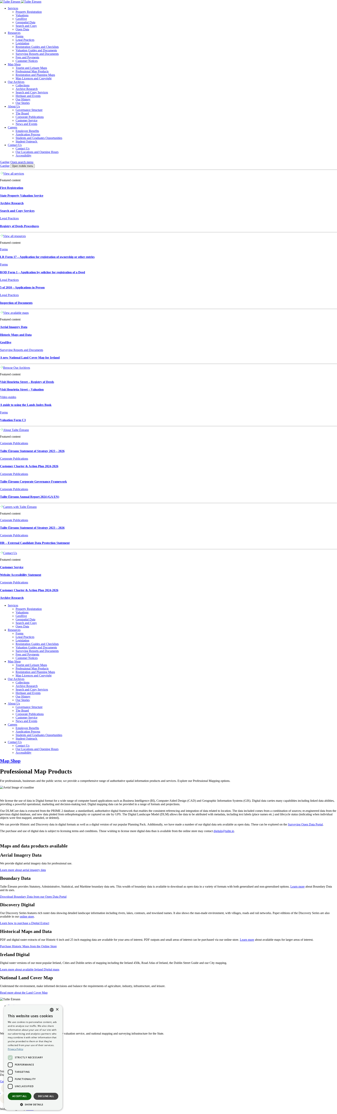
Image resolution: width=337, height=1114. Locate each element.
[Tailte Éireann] (20, 1)
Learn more (297, 886)
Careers (12, 127)
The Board (22, 113)
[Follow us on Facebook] (0, 1092)
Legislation (22, 43)
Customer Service (26, 120)
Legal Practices (25, 39)
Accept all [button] (19, 1096)
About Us (14, 106)
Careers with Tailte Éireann (20, 507)
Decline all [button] (46, 1096)
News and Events (26, 124)
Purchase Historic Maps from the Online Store (28, 946)
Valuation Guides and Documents (36, 50)
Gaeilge (5, 162)
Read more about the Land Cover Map (24, 992)
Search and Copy (26, 25)
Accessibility (23, 155)
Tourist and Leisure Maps (31, 68)
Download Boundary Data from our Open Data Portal (33, 896)
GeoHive (21, 18)
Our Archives (16, 82)
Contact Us (15, 145)
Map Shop (14, 64)
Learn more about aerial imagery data (23, 870)
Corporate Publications (30, 117)
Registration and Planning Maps (35, 75)
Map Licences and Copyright (33, 78)
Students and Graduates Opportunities (39, 138)
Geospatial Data (25, 22)
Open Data (22, 29)
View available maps (16, 312)
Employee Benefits (27, 131)
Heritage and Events (28, 96)
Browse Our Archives (16, 367)
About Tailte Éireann (16, 430)
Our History (23, 99)
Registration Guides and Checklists (37, 46)
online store (27, 916)
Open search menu (21, 162)
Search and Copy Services (32, 92)
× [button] (57, 1009)
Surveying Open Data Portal (305, 824)
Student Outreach (27, 141)
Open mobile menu (22, 166)
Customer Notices (27, 60)
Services (13, 8)
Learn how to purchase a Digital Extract (24, 923)
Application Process (28, 134)
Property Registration (29, 11)
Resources (14, 32)
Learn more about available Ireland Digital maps (29, 969)
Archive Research (27, 89)
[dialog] (33, 1057)
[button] (33, 1104)
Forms (19, 36)
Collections (22, 85)
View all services (13, 173)
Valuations (22, 15)
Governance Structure (29, 110)
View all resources (14, 236)
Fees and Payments (27, 57)
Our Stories (23, 103)
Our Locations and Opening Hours (37, 152)
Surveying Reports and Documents (37, 53)
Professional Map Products (32, 71)
